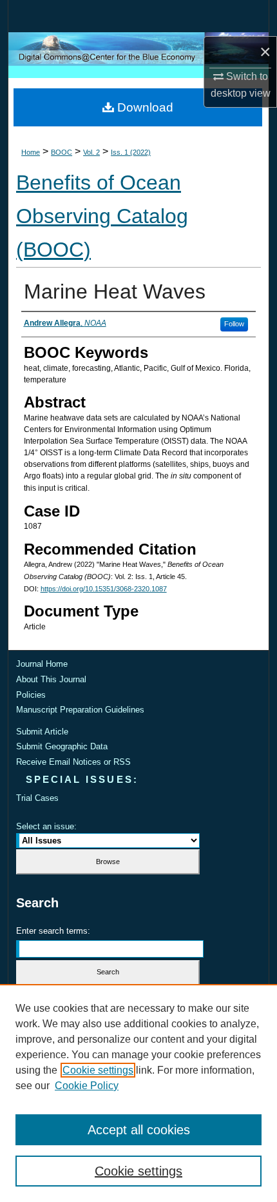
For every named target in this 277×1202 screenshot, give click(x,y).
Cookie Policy (87, 1085)
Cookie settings (97, 1070)
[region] (138, 1093)
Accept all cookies (139, 1130)
